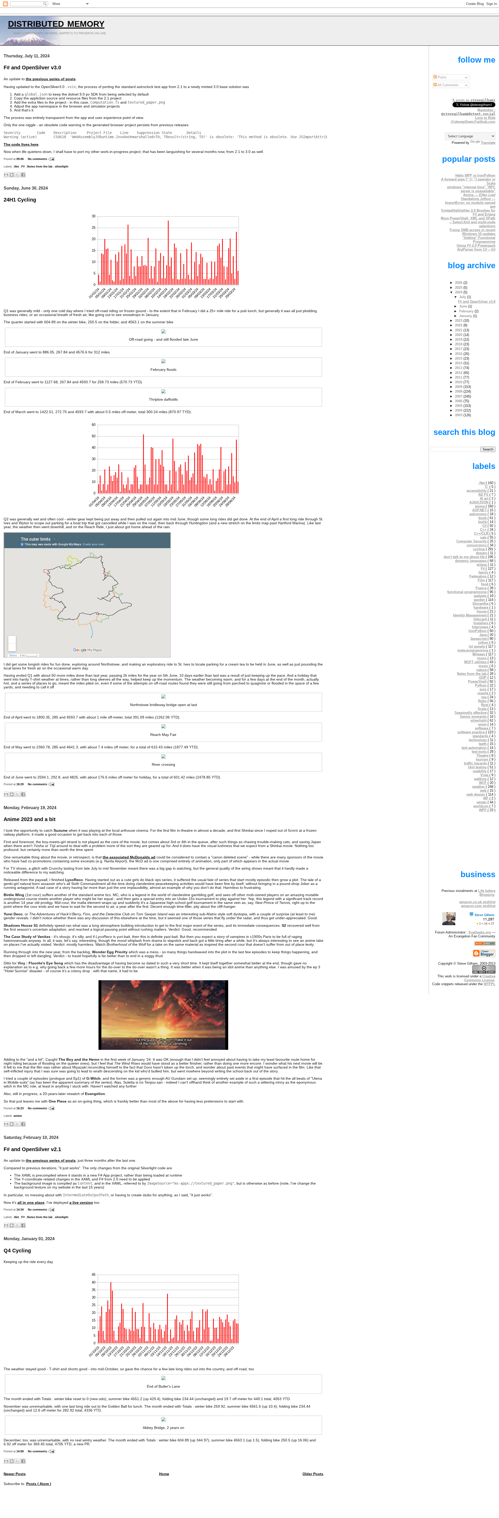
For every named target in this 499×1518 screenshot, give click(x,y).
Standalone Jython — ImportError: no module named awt (470, 203)
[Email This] (6, 174)
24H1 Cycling (20, 200)
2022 (459, 325)
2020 (459, 335)
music (483, 666)
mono (482, 658)
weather (479, 787)
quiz (484, 689)
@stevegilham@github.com (473, 122)
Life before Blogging (486, 893)
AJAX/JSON (479, 502)
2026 (459, 283)
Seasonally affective (471, 713)
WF (486, 798)
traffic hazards (476, 763)
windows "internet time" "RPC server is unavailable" (471, 189)
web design (476, 794)
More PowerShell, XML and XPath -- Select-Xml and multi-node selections (468, 222)
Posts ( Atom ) (38, 1484)
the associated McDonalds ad (129, 857)
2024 (459, 292)
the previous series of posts (51, 79)
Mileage (479, 654)
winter (482, 802)
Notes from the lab (40, 166)
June (463, 306)
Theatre (482, 755)
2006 (459, 401)
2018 (459, 344)
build (483, 522)
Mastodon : (468, 112)
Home (164, 1474)
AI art (484, 498)
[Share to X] (17, 174)
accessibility (477, 491)
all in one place (30, 1203)
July (463, 297)
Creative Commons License (479, 978)
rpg (484, 697)
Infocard (481, 619)
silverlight (61, 166)
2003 (459, 415)
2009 (459, 387)
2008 (459, 391)
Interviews (480, 627)
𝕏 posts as (473, 100)
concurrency (477, 545)
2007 (459, 396)
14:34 (20, 1209)
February (467, 311)
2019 (459, 339)
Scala (483, 709)
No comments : (39, 158)
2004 (459, 410)
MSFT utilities (476, 662)
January (466, 316)
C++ (484, 530)
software (482, 728)
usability (480, 771)
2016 (459, 354)
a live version (81, 1203)
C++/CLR (481, 533)
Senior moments (474, 716)
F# (23, 166)
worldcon (481, 806)
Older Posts (313, 1474)
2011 (459, 377)
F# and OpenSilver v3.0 (32, 67)
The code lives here (21, 144)
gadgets (481, 596)
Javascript (479, 639)
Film (482, 580)
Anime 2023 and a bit (30, 819)
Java (483, 635)
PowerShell (478, 681)
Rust (485, 705)
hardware (481, 607)
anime (18, 1115)
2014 (459, 363)
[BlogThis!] (11, 174)
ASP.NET (480, 510)
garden (480, 600)
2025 (459, 288)
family (483, 572)
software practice (471, 732)
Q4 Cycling (17, 1250)
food (485, 584)
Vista (484, 775)
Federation (478, 576)
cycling (479, 549)
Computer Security (472, 541)
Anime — (479, 195)
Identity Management (470, 615)
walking (481, 779)
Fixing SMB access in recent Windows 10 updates (472, 232)
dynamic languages (471, 561)
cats (484, 537)
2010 (459, 382)
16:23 (20, 1108)
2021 (459, 330)
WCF (483, 783)
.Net (17, 166)
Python (481, 685)
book (483, 518)
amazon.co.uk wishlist (477, 902)
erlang (482, 565)
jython (483, 642)
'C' (486, 487)
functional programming (467, 592)
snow (483, 724)
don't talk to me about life (465, 557)
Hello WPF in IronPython (475, 175)
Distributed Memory (56, 22)
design (482, 553)
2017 (459, 349)
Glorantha (480, 604)
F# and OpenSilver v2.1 (32, 1149)
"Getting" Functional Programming (478, 240)
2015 (459, 358)
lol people (477, 646)
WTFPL (489, 984)
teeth (483, 744)
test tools (480, 752)
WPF (483, 810)
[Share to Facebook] (23, 174)
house (482, 611)
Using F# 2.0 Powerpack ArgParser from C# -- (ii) (476, 247)
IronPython (478, 631)
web (484, 790)
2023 (459, 321)
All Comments (448, 85)
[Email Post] (52, 158)
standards (480, 736)
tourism (482, 759)
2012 (459, 373)
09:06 (20, 158)
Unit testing (478, 767)
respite (483, 693)
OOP (483, 678)
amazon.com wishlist (478, 906)
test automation (475, 748)
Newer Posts (15, 1474)
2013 (459, 368)
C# (485, 526)
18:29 (20, 784)
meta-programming (473, 650)
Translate (488, 143)
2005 (459, 406)
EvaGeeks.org (480, 932)
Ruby (483, 701)
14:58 (20, 1451)
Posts (442, 77)
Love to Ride (485, 118)
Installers (481, 623)
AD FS (483, 494)
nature (482, 670)
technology (478, 740)
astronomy (478, 514)
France (482, 588)
